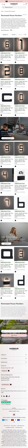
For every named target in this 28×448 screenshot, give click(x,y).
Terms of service (7, 425)
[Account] (24, 4)
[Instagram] (7, 396)
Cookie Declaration (20, 425)
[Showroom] (4, 4)
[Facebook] (1, 396)
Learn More (6, 243)
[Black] (1, 62)
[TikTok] (9, 396)
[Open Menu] (2, 4)
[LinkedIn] (4, 396)
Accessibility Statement (10, 427)
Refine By (4, 34)
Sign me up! (14, 335)
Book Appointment (8, 138)
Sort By (13, 34)
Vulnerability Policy (18, 427)
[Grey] (15, 194)
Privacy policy (13, 425)
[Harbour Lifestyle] (14, 4)
